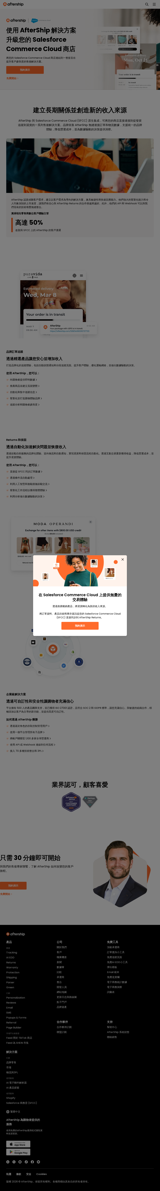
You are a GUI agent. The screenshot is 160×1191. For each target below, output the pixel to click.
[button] (123, 559)
